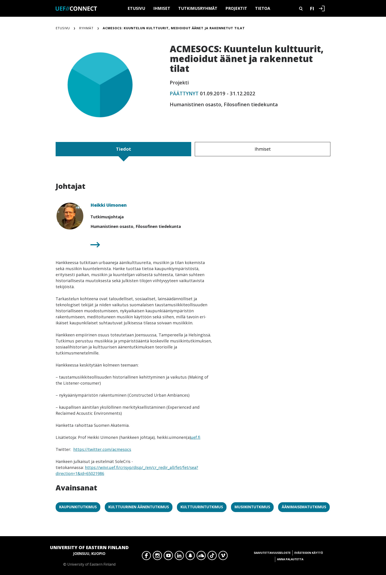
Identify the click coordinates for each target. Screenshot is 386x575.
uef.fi (195, 437)
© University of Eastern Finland (89, 555)
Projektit (236, 8)
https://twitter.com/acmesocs (102, 449)
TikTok (212, 556)
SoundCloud (201, 556)
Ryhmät (86, 28)
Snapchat (190, 556)
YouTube (168, 556)
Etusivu (136, 8)
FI (312, 8)
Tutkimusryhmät (197, 8)
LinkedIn (179, 556)
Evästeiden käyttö (308, 553)
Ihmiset (161, 8)
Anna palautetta (290, 559)
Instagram (157, 556)
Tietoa (262, 8)
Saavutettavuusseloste (272, 553)
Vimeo (223, 556)
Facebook (146, 556)
